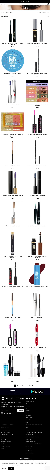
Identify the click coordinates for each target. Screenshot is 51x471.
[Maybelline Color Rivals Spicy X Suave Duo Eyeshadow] (37, 91)
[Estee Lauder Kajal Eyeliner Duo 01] (12, 152)
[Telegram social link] (28, 1)
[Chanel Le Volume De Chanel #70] (37, 182)
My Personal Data (29, 434)
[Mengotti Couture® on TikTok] (13, 414)
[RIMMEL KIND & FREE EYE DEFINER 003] (12, 304)
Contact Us (28, 406)
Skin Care (3, 443)
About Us (28, 403)
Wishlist (27, 413)
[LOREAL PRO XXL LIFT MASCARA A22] (37, 335)
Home (2, 12)
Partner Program (29, 419)
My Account (28, 415)
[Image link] (37, 391)
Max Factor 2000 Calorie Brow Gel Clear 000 (37, 43)
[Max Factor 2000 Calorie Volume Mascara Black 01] (12, 30)
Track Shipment (29, 450)
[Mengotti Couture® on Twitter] (7, 414)
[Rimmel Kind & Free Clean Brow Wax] (12, 60)
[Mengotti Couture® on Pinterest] (10, 414)
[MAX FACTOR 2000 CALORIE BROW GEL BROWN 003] (37, 243)
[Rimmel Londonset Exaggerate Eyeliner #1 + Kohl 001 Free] (37, 60)
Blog (27, 422)
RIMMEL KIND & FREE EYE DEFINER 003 (12, 317)
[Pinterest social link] (25, 1)
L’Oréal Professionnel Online (7, 434)
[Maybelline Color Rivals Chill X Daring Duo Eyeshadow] (12, 121)
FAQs (27, 427)
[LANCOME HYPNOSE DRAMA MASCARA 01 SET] (37, 365)
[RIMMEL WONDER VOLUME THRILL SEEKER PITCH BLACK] (12, 274)
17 (27, 385)
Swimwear (3, 448)
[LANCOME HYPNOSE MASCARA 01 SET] (12, 365)
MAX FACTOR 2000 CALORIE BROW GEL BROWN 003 (37, 257)
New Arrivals (3, 439)
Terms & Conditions (30, 453)
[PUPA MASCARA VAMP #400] (37, 304)
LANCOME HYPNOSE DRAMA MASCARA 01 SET (37, 378)
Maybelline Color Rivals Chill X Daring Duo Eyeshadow (13, 135)
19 (32, 385)
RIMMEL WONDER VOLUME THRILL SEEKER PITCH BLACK (13, 287)
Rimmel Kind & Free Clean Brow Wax (12, 73)
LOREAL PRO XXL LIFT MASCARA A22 (37, 347)
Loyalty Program (29, 417)
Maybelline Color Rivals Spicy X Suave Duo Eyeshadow (37, 104)
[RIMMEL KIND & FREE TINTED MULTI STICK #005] (37, 274)
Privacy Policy (29, 439)
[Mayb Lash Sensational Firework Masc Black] (37, 121)
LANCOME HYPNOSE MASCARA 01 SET (12, 378)
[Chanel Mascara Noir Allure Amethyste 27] (12, 182)
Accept (11, 468)
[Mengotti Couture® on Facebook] (5, 414)
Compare (28, 410)
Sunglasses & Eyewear (5, 446)
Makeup (6, 12)
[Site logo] (25, 3)
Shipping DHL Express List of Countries (34, 443)
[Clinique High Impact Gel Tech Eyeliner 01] (37, 152)
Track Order (28, 448)
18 (29, 385)
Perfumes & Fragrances (6, 441)
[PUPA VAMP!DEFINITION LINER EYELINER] (37, 213)
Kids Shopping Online (5, 430)
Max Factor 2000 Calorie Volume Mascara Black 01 (12, 44)
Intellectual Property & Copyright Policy (34, 432)
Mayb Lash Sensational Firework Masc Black (37, 134)
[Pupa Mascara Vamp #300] (12, 91)
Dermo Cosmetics (4, 427)
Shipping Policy (29, 446)
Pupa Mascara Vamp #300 (12, 104)
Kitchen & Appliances (5, 432)
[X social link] (23, 1)
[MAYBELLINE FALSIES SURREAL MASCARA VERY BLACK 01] (12, 335)
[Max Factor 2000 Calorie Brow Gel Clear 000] (37, 30)
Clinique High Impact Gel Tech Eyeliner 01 (37, 165)
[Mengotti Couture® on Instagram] (2, 414)
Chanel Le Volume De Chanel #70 (37, 195)
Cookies (27, 430)
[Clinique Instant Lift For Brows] (12, 213)
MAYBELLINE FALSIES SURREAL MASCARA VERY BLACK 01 (12, 348)
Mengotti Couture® (30, 401)
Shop (27, 408)
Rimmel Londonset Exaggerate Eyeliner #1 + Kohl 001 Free (37, 74)
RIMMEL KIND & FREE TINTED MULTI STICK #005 (37, 286)
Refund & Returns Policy (31, 441)
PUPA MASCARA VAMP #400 (37, 317)
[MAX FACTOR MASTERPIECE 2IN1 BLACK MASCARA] (12, 243)
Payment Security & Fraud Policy (32, 436)
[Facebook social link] (21, 1)
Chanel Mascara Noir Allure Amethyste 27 (13, 195)
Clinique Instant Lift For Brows (12, 226)
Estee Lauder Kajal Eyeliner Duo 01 (13, 165)
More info (4, 468)
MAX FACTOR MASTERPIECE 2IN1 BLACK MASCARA (13, 257)
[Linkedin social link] (26, 1)
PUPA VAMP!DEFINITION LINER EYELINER (37, 226)
